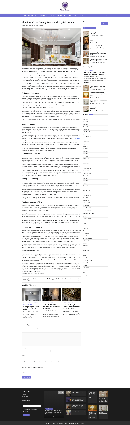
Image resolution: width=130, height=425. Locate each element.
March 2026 (86, 129)
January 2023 (86, 205)
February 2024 (86, 190)
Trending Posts (101, 28)
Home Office (72, 15)
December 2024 (87, 166)
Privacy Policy (25, 396)
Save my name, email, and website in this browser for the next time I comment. (44, 362)
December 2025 (87, 136)
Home (24, 15)
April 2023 (85, 197)
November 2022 (87, 210)
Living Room (32, 15)
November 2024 (87, 168)
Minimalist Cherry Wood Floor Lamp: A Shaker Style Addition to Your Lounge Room (98, 53)
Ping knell (41, 25)
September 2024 (87, 173)
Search (85, 21)
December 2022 (87, 207)
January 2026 (86, 134)
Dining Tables (86, 240)
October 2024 (86, 171)
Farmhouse (85, 245)
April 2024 (85, 185)
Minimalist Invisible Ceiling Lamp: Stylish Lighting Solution (31, 307)
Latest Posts (88, 28)
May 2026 (85, 124)
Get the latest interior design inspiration (30, 410)
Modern (85, 265)
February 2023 (86, 202)
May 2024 (85, 183)
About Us (24, 394)
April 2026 (85, 126)
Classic (84, 221)
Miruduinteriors (59, 423)
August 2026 (86, 117)
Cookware (85, 228)
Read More (86, 82)
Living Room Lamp (87, 260)
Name (24, 348)
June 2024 (85, 180)
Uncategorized (88, 70)
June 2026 (85, 121)
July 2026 (85, 119)
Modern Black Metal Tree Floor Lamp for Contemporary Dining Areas (51, 306)
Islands (84, 253)
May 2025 (85, 153)
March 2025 (86, 158)
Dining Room (61, 15)
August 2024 (86, 175)
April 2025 (85, 156)
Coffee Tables (86, 226)
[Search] (107, 15)
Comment (25, 331)
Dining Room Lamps (32, 273)
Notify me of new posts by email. (30, 372)
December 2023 (87, 195)
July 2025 (85, 148)
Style (81, 15)
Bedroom (42, 15)
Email (54, 348)
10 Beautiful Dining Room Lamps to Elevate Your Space (71, 305)
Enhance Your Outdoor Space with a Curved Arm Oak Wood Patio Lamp (94, 73)
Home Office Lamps (87, 250)
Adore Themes (80, 423)
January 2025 (86, 163)
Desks (84, 230)
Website (24, 355)
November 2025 (87, 139)
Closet (84, 223)
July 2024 (85, 178)
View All (104, 66)
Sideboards (85, 270)
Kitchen (51, 15)
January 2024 (86, 193)
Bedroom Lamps (87, 218)
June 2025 (85, 151)
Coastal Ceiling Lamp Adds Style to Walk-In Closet (103, 400)
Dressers (85, 243)
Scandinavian (86, 267)
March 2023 (86, 200)
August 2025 (86, 146)
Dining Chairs (27, 302)
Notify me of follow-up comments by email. (33, 367)
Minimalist (85, 262)
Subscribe (26, 415)
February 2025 (86, 161)
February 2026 (86, 131)
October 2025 (86, 141)
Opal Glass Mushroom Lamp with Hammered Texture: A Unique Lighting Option (98, 94)
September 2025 (87, 144)
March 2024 (86, 188)
